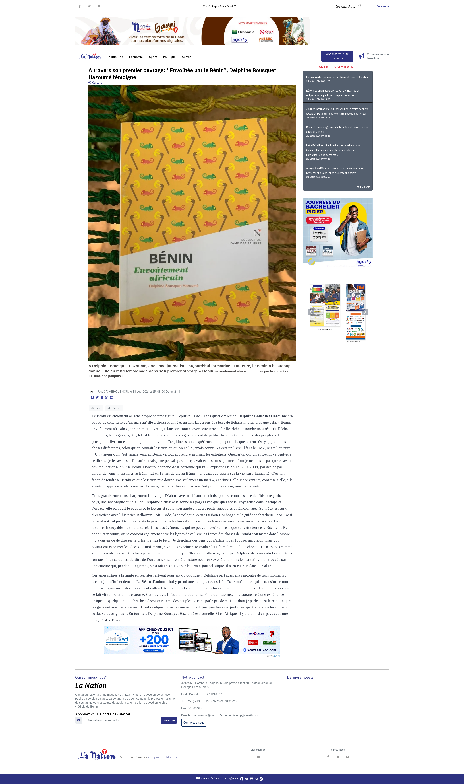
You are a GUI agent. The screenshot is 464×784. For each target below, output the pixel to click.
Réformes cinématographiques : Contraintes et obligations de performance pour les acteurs (332, 93)
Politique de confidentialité (163, 757)
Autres (186, 57)
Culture (96, 82)
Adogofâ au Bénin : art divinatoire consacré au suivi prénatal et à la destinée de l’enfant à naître (335, 171)
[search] (359, 5)
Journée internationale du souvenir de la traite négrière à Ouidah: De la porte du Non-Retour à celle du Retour (337, 111)
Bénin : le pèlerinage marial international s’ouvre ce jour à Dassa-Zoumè (337, 129)
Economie (136, 57)
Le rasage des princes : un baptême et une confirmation (337, 77)
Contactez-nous (193, 722)
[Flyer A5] (338, 312)
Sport (153, 57)
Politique (169, 57)
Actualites (115, 57)
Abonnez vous (335, 56)
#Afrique (96, 408)
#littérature (114, 408)
